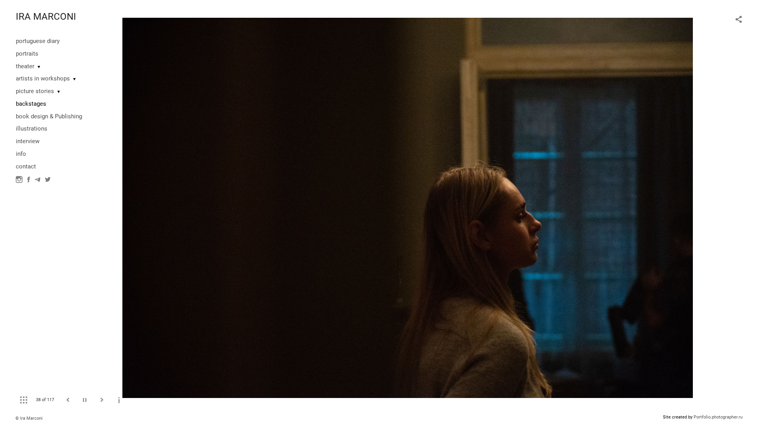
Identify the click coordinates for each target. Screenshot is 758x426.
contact (26, 166)
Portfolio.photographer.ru (718, 417)
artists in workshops (43, 78)
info (21, 153)
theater (25, 66)
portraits (27, 53)
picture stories (35, 91)
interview (27, 141)
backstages (31, 103)
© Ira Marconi (29, 418)
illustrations (31, 128)
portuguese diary (38, 41)
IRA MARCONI (46, 16)
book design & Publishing (49, 116)
